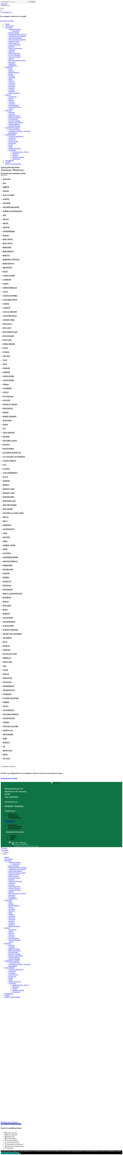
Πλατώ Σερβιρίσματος (15, 48)
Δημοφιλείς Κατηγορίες (15, 832)
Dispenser (11, 46)
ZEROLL (6, 742)
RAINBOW (7, 597)
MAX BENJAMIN (10, 505)
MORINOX (7, 525)
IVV (4, 429)
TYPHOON (7, 694)
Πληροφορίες (10, 821)
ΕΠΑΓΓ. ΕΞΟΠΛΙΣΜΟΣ (13, 164)
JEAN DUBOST (9, 433)
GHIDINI (6, 372)
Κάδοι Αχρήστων (13, 43)
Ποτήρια (11, 58)
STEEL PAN (7, 662)
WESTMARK (8, 734)
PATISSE (6, 573)
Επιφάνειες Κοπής (14, 41)
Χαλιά (10, 147)
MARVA (6, 485)
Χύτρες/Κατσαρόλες (14, 107)
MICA (5, 521)
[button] (11, 1124)
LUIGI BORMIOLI (10, 473)
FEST (5, 364)
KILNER (6, 437)
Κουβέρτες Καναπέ (18, 157)
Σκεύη (12, 839)
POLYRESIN (8, 590)
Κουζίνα (12, 835)
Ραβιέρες (11, 81)
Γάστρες (11, 98)
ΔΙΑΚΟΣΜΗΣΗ (10, 134)
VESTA (5, 706)
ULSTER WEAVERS (11, 698)
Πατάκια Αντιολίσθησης (15, 122)
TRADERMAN (8, 686)
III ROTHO (7, 420)
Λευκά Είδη (12, 150)
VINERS (6, 722)
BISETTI (6, 255)
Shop (12, 167)
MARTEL (6, 481)
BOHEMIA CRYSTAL (11, 259)
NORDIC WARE (9, 545)
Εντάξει (4, 1153)
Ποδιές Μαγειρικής (14, 53)
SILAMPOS (7, 638)
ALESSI (6, 191)
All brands (7, 179)
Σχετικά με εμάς (13, 816)
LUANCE (6, 469)
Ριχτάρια (14, 155)
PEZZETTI (7, 581)
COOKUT (6, 308)
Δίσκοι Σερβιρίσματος (15, 38)
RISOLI (6, 602)
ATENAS (6, 227)
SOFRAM (6, 650)
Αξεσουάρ (11, 114)
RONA (5, 610)
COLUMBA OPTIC (10, 300)
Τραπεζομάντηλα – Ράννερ (20, 152)
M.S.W (5, 477)
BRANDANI (7, 268)
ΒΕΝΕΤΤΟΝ (7, 751)
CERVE (6, 284)
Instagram (19, 806)
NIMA (5, 541)
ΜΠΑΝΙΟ (8, 110)
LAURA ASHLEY (9, 461)
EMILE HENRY (9, 344)
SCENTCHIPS (8, 626)
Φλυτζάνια (11, 76)
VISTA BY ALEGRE (10, 726)
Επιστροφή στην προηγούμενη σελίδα (13, 173)
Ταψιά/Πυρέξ (12, 96)
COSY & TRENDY (10, 312)
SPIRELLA (7, 658)
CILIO (5, 292)
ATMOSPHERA (9, 231)
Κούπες (10, 74)
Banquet (6, 235)
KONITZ (6, 445)
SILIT (5, 642)
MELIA (6, 517)
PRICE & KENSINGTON (12, 594)
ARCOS (6, 219)
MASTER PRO (8, 497)
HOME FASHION (9, 416)
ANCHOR (6, 203)
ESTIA (5, 348)
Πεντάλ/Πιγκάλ (13, 119)
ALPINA (6, 199)
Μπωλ (10, 79)
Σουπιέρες (11, 88)
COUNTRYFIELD (10, 316)
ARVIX (5, 223)
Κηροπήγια (11, 140)
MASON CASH (8, 489)
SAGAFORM (8, 618)
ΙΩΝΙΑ (5, 754)
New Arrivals (9, 26)
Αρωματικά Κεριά (14, 129)
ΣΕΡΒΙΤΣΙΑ (9, 67)
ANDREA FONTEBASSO (12, 211)
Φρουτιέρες (12, 62)
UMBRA (6, 702)
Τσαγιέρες (11, 90)
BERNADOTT (8, 251)
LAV (4, 465)
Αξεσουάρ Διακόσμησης (16, 136)
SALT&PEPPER (9, 622)
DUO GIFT (7, 328)
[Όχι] (20, 1153)
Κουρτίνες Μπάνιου (14, 121)
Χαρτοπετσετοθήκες (14, 57)
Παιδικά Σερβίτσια (14, 93)
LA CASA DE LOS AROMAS (14, 457)
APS (4, 215)
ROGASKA (7, 606)
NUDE (5, 549)
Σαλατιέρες (11, 77)
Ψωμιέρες (11, 52)
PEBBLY (6, 577)
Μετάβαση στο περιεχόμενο (9, 1122)
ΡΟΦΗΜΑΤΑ (12, 65)
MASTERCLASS (9, 501)
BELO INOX (7, 243)
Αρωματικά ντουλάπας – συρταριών (19, 131)
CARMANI (7, 280)
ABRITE (6, 187)
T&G (5, 666)
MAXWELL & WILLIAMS (13, 513)
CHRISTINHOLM (10, 288)
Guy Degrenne (8, 396)
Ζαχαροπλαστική (13, 105)
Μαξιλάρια (15, 153)
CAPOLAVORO (9, 276)
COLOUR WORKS (10, 296)
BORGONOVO (8, 263)
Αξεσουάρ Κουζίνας (14, 29)
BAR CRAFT (8, 239)
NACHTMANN (8, 529)
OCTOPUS (7, 553)
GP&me (6, 384)
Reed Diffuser (12, 133)
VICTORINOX (8, 710)
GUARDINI (7, 388)
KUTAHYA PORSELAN (12, 453)
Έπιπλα (10, 145)
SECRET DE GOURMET (12, 634)
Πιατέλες (11, 71)
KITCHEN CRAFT (10, 441)
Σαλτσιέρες (11, 86)
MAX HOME (8, 509)
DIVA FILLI (7, 324)
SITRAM (6, 646)
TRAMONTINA (9, 690)
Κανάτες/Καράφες (13, 33)
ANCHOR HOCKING (11, 207)
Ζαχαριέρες (11, 83)
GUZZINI (6, 400)
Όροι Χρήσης (12, 825)
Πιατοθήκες (12, 64)
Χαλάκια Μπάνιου (14, 124)
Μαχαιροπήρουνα (13, 72)
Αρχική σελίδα (5, 167)
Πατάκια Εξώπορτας (14, 148)
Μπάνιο (17, 167)
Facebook (9, 806)
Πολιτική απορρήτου (12, 1153)
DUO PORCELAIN (10, 332)
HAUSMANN (8, 408)
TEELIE (6, 674)
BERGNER (7, 247)
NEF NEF (6, 537)
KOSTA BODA (8, 449)
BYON (5, 272)
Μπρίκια (11, 100)
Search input (4, 2)
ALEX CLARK (8, 195)
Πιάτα (10, 69)
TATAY (5, 670)
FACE (5, 360)
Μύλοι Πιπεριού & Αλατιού (17, 39)
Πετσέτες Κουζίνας (14, 55)
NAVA (5, 533)
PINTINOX (7, 585)
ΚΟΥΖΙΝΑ (8, 27)
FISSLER (6, 368)
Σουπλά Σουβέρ (13, 141)
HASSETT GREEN (10, 404)
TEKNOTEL (7, 678)
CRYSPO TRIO (9, 320)
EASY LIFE (7, 340)
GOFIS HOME (8, 376)
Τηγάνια (10, 109)
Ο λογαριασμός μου (14, 817)
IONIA (5, 424)
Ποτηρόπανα (16, 159)
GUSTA (6, 392)
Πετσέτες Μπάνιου (14, 126)
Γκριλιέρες (11, 103)
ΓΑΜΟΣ (8, 162)
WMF (5, 738)
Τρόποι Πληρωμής (14, 828)
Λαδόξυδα (11, 50)
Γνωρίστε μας (10, 811)
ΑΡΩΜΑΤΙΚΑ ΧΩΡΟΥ (12, 128)
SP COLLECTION (10, 654)
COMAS (6, 304)
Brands (7, 24)
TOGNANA (7, 682)
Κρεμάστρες (12, 143)
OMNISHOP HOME (10, 557)
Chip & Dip (16, 31)
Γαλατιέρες (11, 84)
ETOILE (6, 352)
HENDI (5, 412)
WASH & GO (8, 730)
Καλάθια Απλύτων (14, 115)
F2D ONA (6, 356)
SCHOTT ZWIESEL (10, 630)
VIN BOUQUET (9, 718)
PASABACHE (8, 569)
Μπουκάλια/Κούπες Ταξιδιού (17, 34)
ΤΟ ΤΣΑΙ (6, 758)
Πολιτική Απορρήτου (15, 826)
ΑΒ (4, 746)
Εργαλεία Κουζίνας (14, 45)
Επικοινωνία (12, 814)
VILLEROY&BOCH (10, 714)
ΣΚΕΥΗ (8, 95)
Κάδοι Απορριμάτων (14, 117)
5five (4, 183)
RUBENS (6, 614)
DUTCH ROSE (8, 336)
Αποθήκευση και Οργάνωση (17, 36)
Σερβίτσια (13, 837)
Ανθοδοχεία (12, 138)
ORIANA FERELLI (10, 561)
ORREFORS (7, 565)
